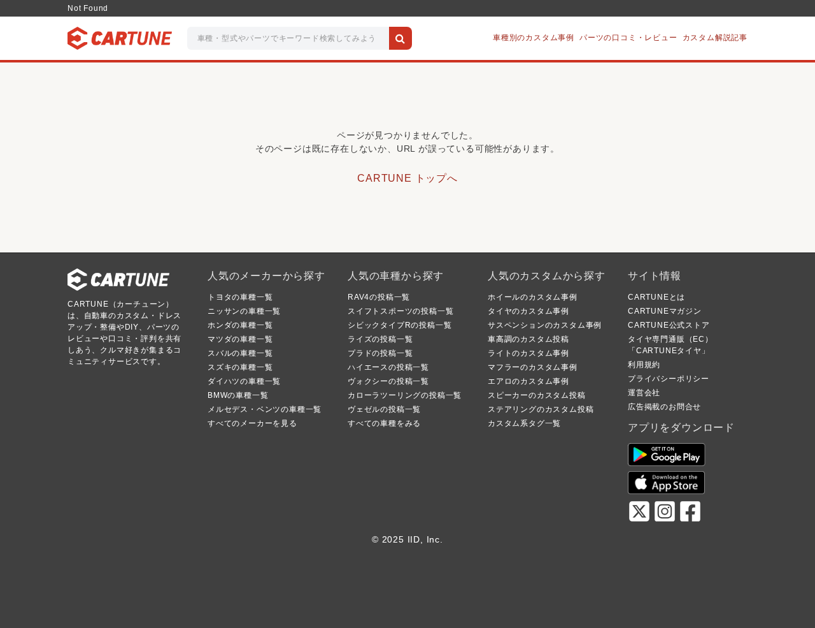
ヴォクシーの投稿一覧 (388, 381)
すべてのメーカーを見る (252, 423)
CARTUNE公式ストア (669, 325)
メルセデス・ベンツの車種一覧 (265, 409)
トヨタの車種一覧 (240, 297)
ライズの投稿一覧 (380, 339)
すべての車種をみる (384, 423)
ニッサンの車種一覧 (244, 311)
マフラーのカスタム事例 (533, 367)
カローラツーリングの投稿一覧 (405, 395)
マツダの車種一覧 (240, 339)
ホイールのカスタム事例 (533, 297)
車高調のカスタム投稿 (528, 339)
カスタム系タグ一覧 (524, 423)
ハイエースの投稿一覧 (388, 367)
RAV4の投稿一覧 (379, 297)
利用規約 (644, 364)
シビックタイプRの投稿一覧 (399, 325)
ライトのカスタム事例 (528, 353)
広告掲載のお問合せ (664, 406)
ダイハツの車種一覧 (244, 381)
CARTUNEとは (656, 297)
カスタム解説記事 (715, 37)
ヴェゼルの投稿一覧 (384, 409)
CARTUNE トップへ (407, 178)
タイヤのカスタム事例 (528, 311)
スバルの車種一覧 (240, 353)
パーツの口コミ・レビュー (628, 37)
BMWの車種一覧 (238, 395)
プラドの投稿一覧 (380, 353)
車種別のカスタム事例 (533, 37)
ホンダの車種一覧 (240, 325)
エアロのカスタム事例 (528, 381)
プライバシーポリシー (668, 378)
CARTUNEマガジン (665, 311)
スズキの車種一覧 (240, 367)
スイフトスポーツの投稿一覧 (400, 311)
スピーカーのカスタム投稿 (537, 395)
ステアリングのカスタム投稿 (540, 409)
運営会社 (644, 392)
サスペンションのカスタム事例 (545, 325)
